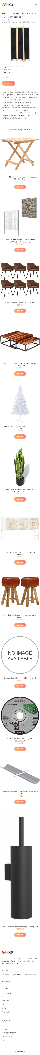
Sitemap (4, 1040)
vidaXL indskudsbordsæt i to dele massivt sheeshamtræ (20, 364)
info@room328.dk (8, 981)
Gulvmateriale (6, 997)
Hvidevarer (5, 1001)
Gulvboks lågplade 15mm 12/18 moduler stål (20, 678)
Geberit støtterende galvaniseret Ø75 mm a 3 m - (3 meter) (20, 793)
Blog (3, 1025)
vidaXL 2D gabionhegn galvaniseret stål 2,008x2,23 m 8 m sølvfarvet (20, 241)
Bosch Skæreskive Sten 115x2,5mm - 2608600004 (20, 740)
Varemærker (15, 67)
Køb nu (8, 83)
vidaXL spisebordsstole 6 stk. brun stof (20, 303)
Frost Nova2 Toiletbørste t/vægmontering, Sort (20, 927)
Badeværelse (6, 993)
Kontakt (4, 1029)
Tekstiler (4, 1008)
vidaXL (23, 67)
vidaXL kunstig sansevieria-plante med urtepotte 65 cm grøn (20, 490)
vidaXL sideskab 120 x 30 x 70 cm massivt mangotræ (20, 553)
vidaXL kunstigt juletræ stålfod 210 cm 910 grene (20, 427)
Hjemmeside (6, 20)
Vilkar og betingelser (9, 1033)
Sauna (4, 1004)
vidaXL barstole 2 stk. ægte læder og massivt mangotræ (20, 616)
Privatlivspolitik (7, 1036)
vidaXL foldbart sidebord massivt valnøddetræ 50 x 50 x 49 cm (20, 178)
